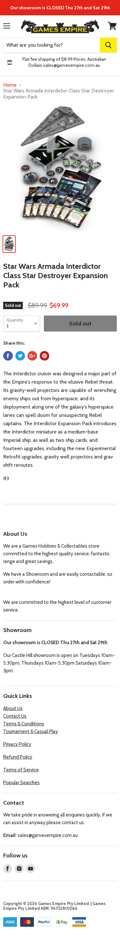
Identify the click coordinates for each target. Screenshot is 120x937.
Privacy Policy (17, 744)
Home (10, 85)
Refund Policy (17, 757)
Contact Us (15, 716)
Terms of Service (21, 770)
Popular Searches (21, 782)
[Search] (108, 45)
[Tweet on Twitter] (20, 356)
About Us (13, 708)
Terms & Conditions (23, 724)
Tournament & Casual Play (30, 731)
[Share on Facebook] (8, 356)
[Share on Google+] (32, 356)
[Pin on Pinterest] (44, 356)
